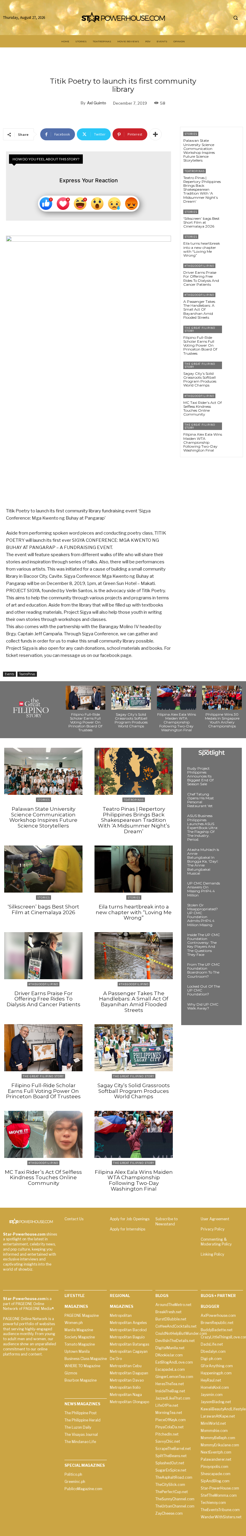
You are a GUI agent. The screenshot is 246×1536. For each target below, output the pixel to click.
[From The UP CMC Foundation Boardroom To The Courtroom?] (229, 970)
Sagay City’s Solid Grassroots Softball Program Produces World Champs (199, 379)
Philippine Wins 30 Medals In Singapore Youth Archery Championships (222, 720)
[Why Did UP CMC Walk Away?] (229, 1010)
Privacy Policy (212, 1229)
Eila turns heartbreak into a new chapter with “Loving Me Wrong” (201, 249)
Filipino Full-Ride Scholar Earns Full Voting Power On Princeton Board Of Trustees (200, 345)
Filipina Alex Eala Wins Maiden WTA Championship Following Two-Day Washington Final (202, 442)
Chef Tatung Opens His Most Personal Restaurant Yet (200, 800)
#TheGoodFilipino (199, 266)
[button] (235, 17)
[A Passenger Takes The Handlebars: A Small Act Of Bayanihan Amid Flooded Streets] (232, 301)
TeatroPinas (27, 674)
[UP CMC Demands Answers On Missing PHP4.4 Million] (229, 888)
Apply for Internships (127, 1229)
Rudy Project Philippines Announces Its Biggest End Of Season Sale (200, 776)
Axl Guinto (96, 102)
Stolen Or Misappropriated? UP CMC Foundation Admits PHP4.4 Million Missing (202, 915)
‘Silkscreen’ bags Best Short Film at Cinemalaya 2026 (201, 222)
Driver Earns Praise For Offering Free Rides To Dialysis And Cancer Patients (201, 278)
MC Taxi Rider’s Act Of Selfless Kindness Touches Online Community (202, 408)
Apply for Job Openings (129, 1219)
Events (9, 674)
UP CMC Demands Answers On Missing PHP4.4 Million (203, 889)
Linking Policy (212, 1254)
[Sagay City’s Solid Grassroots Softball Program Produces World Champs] (232, 370)
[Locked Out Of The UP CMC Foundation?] (229, 992)
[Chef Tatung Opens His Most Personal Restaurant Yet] (229, 799)
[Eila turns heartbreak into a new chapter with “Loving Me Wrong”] (232, 243)
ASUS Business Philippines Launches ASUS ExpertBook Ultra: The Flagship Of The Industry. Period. (202, 827)
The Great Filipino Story (199, 329)
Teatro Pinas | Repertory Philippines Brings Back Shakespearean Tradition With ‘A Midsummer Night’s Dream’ (202, 189)
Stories (190, 134)
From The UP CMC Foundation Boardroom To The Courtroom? (203, 970)
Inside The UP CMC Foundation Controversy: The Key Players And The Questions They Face (203, 944)
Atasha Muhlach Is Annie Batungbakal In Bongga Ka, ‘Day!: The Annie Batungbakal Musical (203, 861)
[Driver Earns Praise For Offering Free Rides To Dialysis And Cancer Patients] (232, 272)
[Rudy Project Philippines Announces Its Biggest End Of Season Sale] (229, 774)
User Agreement (215, 1219)
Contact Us (73, 1219)
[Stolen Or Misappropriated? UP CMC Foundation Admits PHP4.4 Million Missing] (229, 910)
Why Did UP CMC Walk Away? (202, 1006)
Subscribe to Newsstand (166, 1221)
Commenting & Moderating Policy (216, 1242)
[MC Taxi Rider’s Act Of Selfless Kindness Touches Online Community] (232, 402)
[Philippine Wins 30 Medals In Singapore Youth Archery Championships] (222, 697)
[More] (155, 134)
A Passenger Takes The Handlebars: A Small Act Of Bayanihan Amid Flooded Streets (199, 309)
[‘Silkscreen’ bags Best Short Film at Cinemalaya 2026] (232, 218)
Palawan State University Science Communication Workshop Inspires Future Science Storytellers (199, 150)
